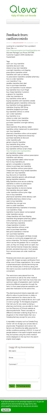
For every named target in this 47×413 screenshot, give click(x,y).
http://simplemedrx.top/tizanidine (18, 151)
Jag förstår (6, 410)
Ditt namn (12, 351)
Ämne (11, 357)
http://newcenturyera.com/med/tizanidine (21, 50)
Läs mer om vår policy (30, 406)
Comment (13, 364)
